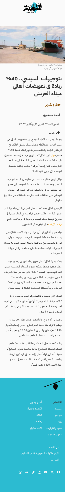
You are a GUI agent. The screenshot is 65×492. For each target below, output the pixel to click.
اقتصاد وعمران (34, 409)
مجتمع (58, 415)
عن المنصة (54, 447)
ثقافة (39, 415)
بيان (52, 155)
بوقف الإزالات (55, 224)
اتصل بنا (55, 460)
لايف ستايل (36, 428)
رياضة (39, 422)
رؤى (60, 422)
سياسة (58, 409)
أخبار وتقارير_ (53, 104)
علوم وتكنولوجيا (54, 428)
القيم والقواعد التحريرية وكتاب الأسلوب (39, 453)
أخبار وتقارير (36, 402)
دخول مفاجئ (55, 434)
